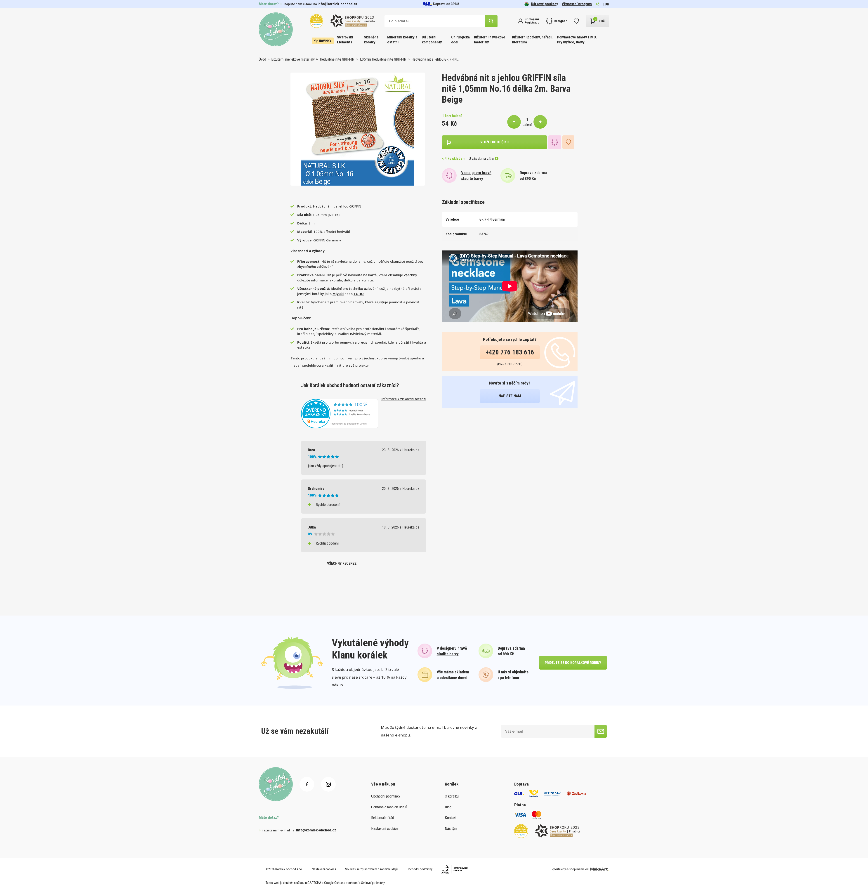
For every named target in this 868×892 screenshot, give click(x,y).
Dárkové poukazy (544, 4)
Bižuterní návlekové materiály (489, 39)
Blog (448, 807)
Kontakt (450, 817)
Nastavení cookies (385, 828)
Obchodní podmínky (385, 796)
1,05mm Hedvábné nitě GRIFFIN (382, 59)
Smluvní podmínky (373, 883)
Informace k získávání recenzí (403, 399)
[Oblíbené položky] (576, 21)
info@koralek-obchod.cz (338, 4)
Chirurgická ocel (460, 39)
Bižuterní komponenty (432, 39)
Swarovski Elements (345, 39)
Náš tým (451, 828)
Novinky (325, 41)
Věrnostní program (577, 4)
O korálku (452, 796)
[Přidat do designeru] (554, 142)
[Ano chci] (600, 731)
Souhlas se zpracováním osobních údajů (371, 869)
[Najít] (491, 21)
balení (527, 124)
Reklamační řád (382, 817)
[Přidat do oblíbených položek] (568, 142)
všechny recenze (341, 563)
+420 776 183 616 (510, 352)
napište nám (510, 396)
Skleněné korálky (371, 39)
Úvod (262, 59)
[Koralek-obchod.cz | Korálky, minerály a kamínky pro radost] (276, 29)
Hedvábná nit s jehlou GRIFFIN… (435, 59)
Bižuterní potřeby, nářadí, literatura (532, 39)
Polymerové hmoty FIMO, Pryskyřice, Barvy (577, 39)
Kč (597, 4)
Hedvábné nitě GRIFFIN (337, 59)
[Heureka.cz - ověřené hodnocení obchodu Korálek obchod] (339, 413)
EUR (606, 4)
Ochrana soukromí (346, 883)
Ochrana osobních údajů (389, 807)
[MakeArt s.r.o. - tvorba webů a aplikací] (599, 869)
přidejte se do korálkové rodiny (573, 663)
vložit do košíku (494, 142)
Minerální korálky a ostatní (402, 39)
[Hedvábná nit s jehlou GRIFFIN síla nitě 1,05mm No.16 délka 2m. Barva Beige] (357, 129)
